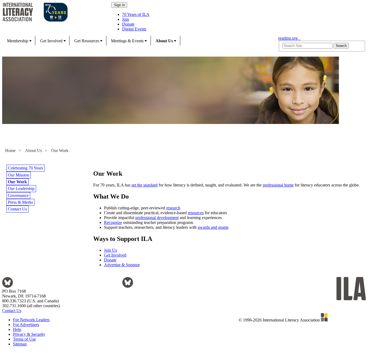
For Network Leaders (31, 319)
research (173, 208)
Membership (17, 41)
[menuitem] (18, 41)
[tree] (47, 188)
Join (125, 19)
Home (10, 150)
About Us (164, 41)
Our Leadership (21, 188)
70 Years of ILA (136, 14)
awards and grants (213, 227)
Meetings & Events (127, 41)
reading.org (289, 38)
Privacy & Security (29, 334)
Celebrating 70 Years (25, 168)
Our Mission (18, 175)
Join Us (110, 250)
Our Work (59, 150)
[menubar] (138, 41)
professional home (278, 185)
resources (196, 212)
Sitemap (20, 344)
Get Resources (86, 41)
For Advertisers (26, 324)
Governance (18, 195)
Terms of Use (24, 339)
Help (17, 329)
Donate (128, 24)
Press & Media (20, 202)
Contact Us (17, 209)
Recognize (113, 222)
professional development (157, 217)
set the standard (144, 185)
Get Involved (51, 41)
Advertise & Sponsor (122, 264)
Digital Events (134, 29)
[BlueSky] (7, 286)
